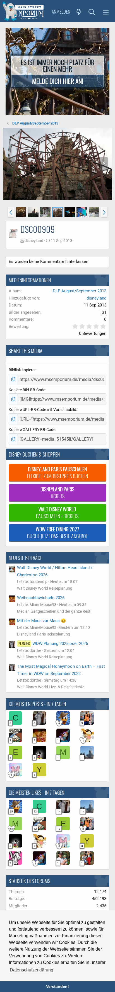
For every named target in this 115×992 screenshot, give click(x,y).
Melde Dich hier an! (57, 81)
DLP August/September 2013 (79, 290)
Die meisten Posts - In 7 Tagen (37, 703)
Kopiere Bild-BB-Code (27, 390)
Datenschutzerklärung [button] (31, 970)
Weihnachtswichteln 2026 (40, 597)
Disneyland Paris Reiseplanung (43, 634)
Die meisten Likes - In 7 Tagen (36, 792)
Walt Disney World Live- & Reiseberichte (50, 687)
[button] (105, 12)
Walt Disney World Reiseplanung (44, 588)
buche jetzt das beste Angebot (57, 532)
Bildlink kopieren (23, 370)
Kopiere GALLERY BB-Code (32, 429)
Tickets (57, 492)
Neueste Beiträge (25, 557)
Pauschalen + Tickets (57, 512)
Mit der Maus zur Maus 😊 (41, 620)
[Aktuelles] (79, 12)
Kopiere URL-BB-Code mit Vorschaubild (42, 409)
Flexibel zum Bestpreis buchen (57, 472)
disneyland (34, 240)
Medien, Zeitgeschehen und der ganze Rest (53, 611)
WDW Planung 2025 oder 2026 (53, 643)
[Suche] (91, 12)
